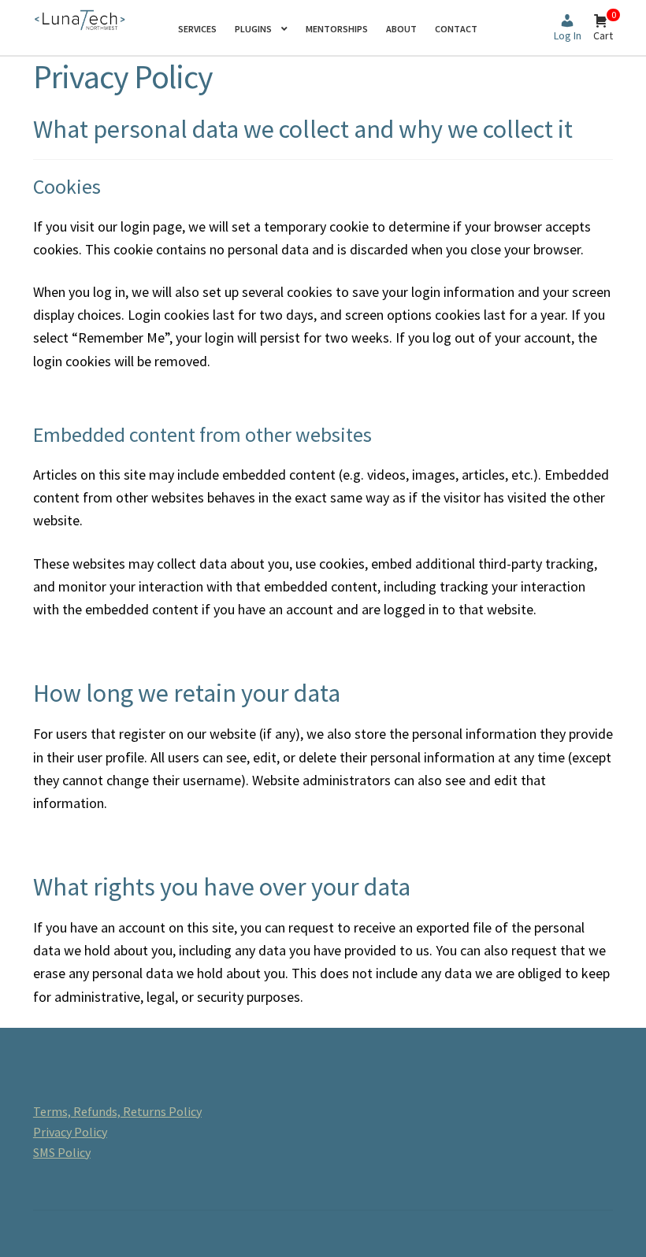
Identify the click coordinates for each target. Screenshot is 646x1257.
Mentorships (337, 29)
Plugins (253, 29)
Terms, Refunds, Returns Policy (117, 1111)
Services (197, 29)
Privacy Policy (70, 1132)
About (401, 29)
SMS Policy (62, 1152)
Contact (456, 29)
